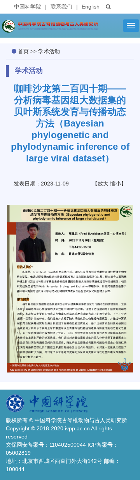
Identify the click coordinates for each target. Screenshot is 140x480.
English (91, 6)
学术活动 (49, 51)
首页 (23, 51)
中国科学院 (27, 6)
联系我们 (61, 6)
